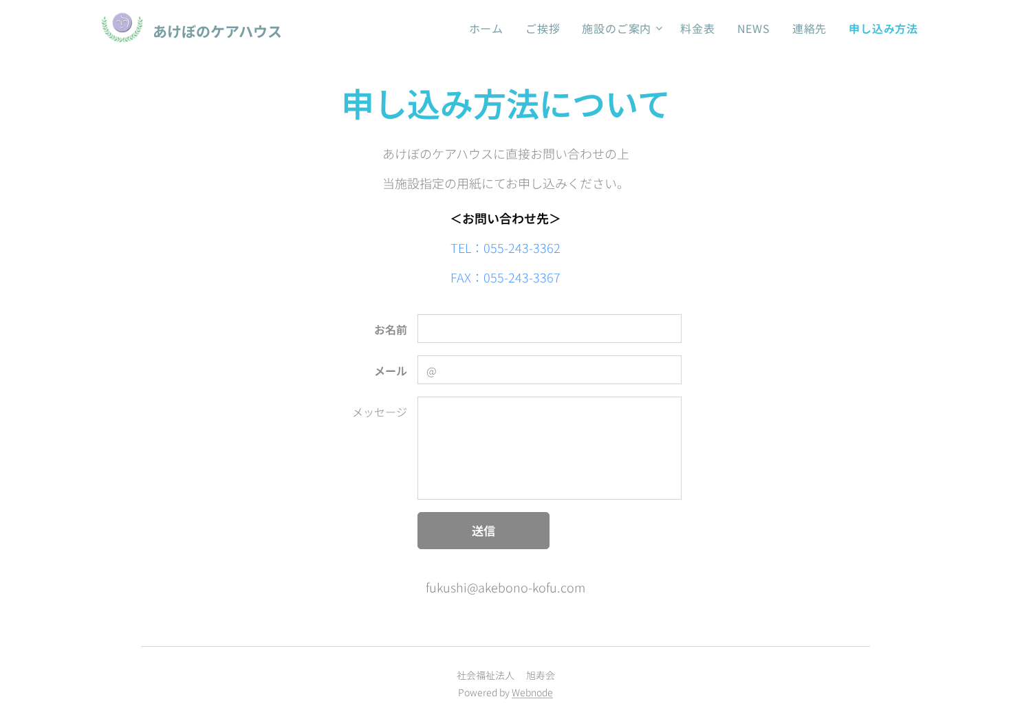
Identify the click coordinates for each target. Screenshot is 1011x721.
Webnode (532, 692)
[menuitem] (490, 28)
